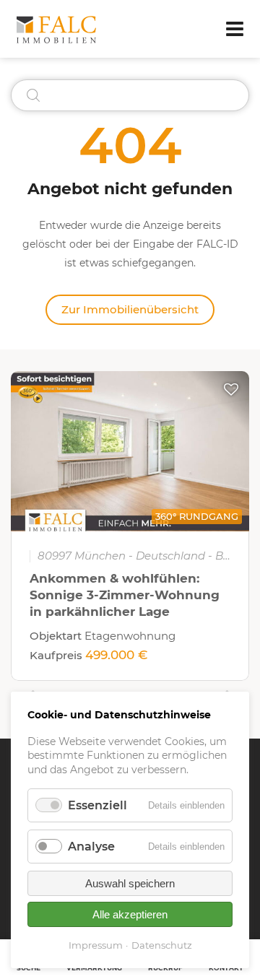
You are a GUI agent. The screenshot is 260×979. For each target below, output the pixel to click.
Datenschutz (161, 945)
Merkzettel (231, 389)
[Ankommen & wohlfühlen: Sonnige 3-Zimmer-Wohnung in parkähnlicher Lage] (130, 451)
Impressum (96, 945)
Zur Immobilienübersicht (130, 309)
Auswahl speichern (130, 883)
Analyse (91, 846)
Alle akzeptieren (130, 914)
